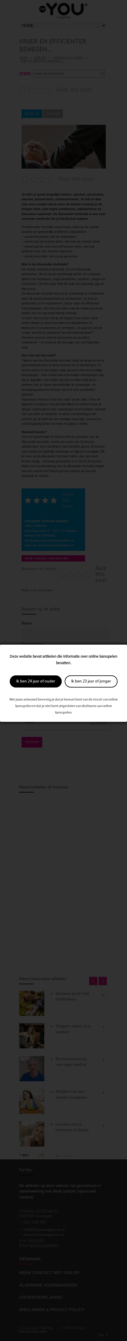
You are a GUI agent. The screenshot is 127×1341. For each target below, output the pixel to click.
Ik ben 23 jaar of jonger (91, 681)
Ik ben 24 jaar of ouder (35, 681)
